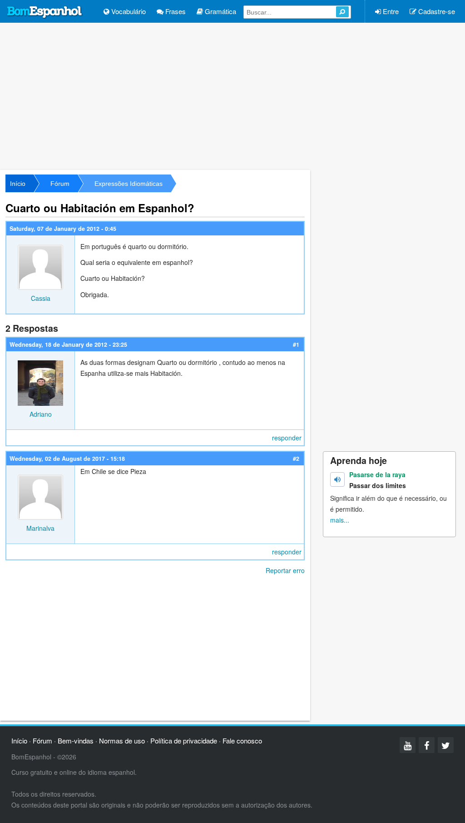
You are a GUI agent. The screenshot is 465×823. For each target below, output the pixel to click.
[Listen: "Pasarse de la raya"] (337, 479)
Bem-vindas (76, 740)
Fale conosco (242, 740)
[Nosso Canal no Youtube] (408, 745)
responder (287, 437)
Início (17, 183)
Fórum (59, 183)
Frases (174, 11)
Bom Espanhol (45, 12)
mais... (339, 519)
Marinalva (40, 528)
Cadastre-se (435, 11)
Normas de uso (122, 740)
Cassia (40, 298)
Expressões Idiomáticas (128, 183)
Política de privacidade (183, 740)
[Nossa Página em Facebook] (427, 745)
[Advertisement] (232, 95)
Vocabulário (127, 11)
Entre (390, 11)
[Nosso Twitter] (446, 745)
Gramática (219, 11)
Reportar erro (285, 570)
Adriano (41, 414)
